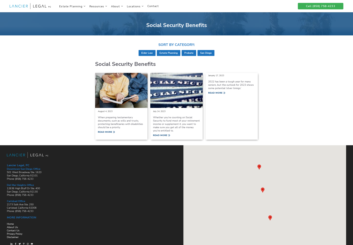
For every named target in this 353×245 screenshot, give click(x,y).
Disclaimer (13, 237)
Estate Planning (70, 6)
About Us (12, 227)
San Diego (206, 53)
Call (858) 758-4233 (320, 6)
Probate (188, 53)
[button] (259, 167)
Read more (105, 132)
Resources (96, 6)
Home (10, 224)
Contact (153, 6)
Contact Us (13, 230)
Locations (134, 6)
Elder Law (147, 53)
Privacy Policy (14, 233)
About (115, 6)
